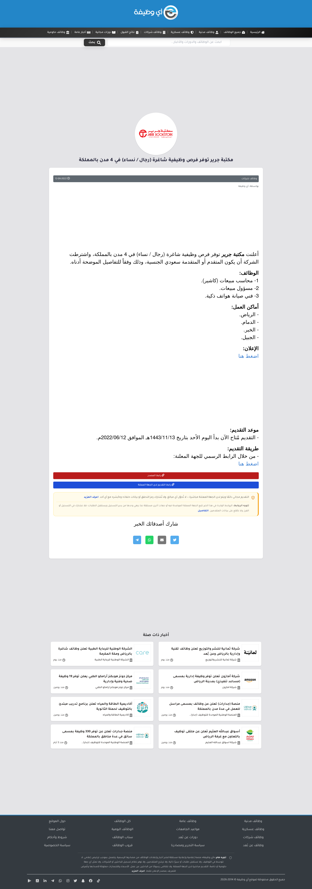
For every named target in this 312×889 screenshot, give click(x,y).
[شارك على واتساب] (149, 540)
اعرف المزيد (91, 497)
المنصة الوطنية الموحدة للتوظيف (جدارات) (213, 715)
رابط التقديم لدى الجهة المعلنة (155, 485)
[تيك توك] (98, 881)
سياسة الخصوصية (57, 845)
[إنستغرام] (67, 881)
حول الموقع (57, 821)
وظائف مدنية (253, 821)
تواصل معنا (57, 829)
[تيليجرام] (52, 881)
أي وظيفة (243, 879)
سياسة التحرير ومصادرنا (188, 845)
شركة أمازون (229, 687)
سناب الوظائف (122, 837)
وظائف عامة (187, 821)
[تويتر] (75, 881)
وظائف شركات (249, 179)
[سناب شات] (82, 881)
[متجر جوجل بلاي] (29, 881)
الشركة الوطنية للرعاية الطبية (112, 660)
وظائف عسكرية (253, 829)
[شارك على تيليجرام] (137, 540)
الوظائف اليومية (122, 829)
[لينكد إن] (44, 881)
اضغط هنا (248, 355)
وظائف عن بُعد (253, 845)
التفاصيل (203, 511)
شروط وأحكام (57, 837)
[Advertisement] (156, 81)
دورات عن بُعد (188, 837)
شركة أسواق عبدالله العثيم (221, 742)
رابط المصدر (155, 475)
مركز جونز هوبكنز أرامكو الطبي (112, 687)
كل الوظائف (122, 821)
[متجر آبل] (37, 881)
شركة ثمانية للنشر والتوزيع (221, 660)
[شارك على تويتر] (174, 540)
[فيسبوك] (90, 881)
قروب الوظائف (122, 845)
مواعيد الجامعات (188, 829)
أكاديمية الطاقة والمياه (116, 715)
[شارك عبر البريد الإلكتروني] (162, 540)
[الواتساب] (60, 881)
